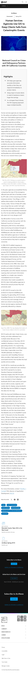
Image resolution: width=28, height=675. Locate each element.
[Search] (22, 2)
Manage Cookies (6, 666)
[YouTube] (25, 620)
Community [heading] (4, 629)
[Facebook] (18, 617)
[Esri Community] (18, 620)
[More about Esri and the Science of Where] (4, 620)
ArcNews (4, 6)
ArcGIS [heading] (3, 626)
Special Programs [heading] (5, 638)
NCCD (12, 493)
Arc (14, 13)
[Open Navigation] (26, 2)
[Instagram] (21, 620)
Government (10, 16)
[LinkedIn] (25, 617)
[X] (21, 617)
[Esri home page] (4, 2)
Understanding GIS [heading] (5, 632)
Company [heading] (3, 635)
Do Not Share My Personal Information (10, 670)
